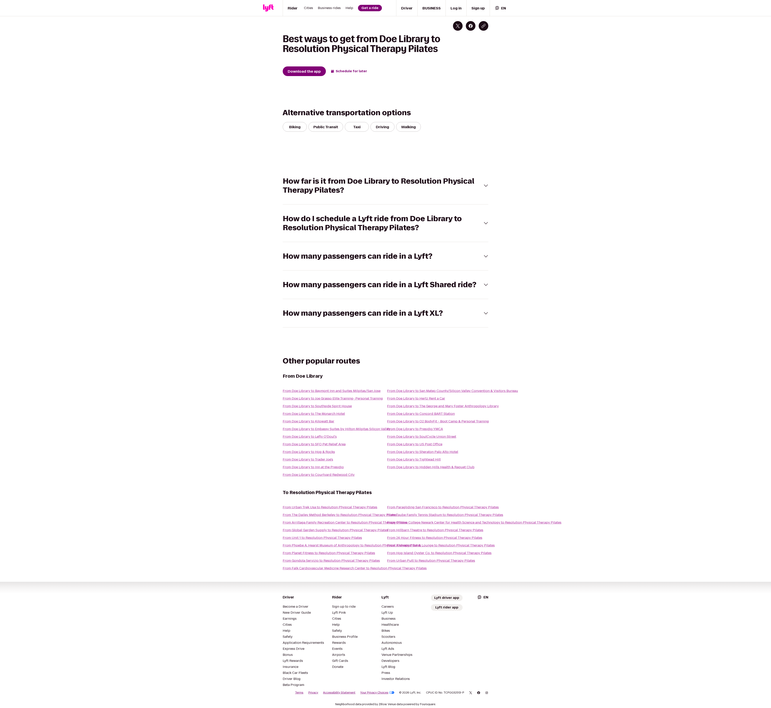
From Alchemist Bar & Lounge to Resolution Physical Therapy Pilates (441, 545)
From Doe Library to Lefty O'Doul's (310, 436)
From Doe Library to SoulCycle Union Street (421, 436)
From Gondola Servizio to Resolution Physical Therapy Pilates (331, 560)
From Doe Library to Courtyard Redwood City (319, 474)
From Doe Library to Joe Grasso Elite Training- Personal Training (333, 398)
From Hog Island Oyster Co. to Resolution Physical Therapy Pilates (439, 553)
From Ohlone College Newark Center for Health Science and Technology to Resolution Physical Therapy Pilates (474, 522)
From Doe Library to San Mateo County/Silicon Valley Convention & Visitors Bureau (452, 391)
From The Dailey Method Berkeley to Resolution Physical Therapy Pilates (340, 515)
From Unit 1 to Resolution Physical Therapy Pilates (322, 537)
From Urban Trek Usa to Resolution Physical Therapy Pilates (330, 507)
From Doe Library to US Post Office (414, 444)
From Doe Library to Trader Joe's (308, 459)
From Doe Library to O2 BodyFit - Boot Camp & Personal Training (438, 421)
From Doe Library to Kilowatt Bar (308, 421)
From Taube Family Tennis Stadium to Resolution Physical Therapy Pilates (445, 515)
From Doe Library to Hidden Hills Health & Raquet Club (430, 467)
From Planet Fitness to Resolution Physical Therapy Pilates (329, 553)
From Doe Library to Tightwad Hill (414, 459)
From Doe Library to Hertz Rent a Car (416, 398)
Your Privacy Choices (374, 693)
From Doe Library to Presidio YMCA (415, 429)
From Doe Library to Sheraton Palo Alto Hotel (422, 452)
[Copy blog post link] (483, 26)
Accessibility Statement (339, 693)
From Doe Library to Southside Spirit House (317, 406)
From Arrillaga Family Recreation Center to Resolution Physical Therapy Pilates (345, 522)
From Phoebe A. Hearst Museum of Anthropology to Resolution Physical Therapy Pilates (352, 545)
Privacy (313, 693)
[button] (385, 186)
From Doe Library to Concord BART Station (421, 413)
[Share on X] (458, 26)
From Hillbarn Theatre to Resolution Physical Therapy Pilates (435, 530)
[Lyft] (268, 8)
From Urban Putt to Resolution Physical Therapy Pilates (431, 560)
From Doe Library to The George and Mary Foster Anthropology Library (443, 406)
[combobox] (500, 8)
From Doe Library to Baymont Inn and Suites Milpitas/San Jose (331, 391)
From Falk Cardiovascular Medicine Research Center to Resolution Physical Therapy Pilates (355, 568)
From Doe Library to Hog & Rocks (309, 452)
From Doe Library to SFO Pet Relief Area (314, 444)
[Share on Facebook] (470, 26)
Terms (299, 693)
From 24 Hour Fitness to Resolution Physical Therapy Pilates (434, 537)
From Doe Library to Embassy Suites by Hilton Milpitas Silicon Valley (336, 429)
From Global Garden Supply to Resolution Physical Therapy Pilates (335, 530)
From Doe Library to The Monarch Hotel (314, 413)
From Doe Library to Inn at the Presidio (313, 467)
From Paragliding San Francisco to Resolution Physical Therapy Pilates (443, 507)
